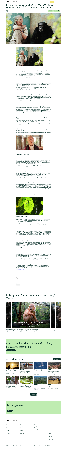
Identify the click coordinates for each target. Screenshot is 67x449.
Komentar (50, 10)
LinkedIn (50, 426)
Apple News (51, 440)
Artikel (7, 429)
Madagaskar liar (37, 426)
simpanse (18, 284)
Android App (51, 439)
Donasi (21, 429)
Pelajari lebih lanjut (10, 350)
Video (7, 426)
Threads (50, 433)
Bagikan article (56, 10)
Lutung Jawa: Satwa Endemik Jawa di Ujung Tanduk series (49, 330)
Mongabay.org (36, 429)
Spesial (7, 430)
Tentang (21, 426)
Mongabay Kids (36, 427)
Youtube (50, 429)
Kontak (21, 427)
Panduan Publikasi (23, 433)
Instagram (50, 427)
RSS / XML (50, 436)
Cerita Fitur (8, 433)
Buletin (9, 410)
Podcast (7, 427)
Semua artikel (56, 359)
